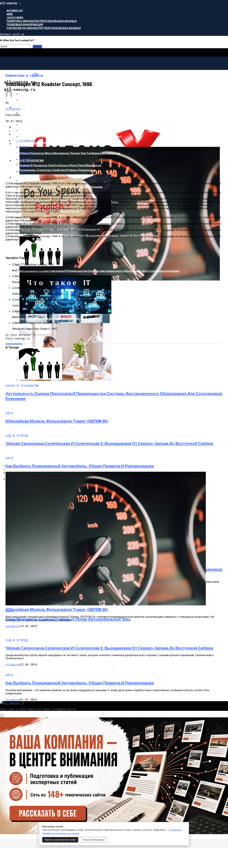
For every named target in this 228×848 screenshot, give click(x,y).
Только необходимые (93, 839)
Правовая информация (25, 24)
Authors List (15, 10)
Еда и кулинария (25, 143)
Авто (16, 126)
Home (10, 14)
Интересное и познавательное (37, 107)
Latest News (15, 17)
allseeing (13, 108)
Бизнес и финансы (27, 87)
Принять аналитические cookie (60, 839)
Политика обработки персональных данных (42, 21)
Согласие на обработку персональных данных (44, 28)
